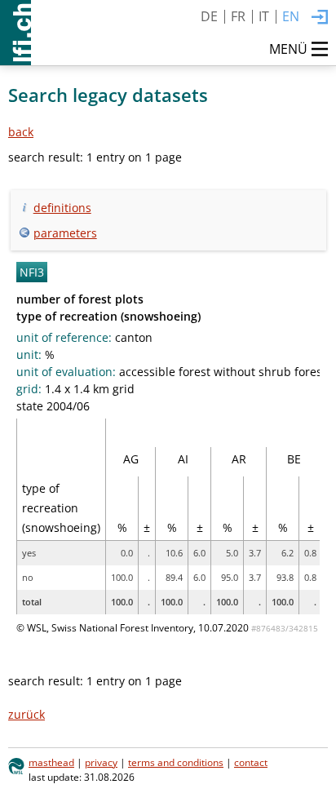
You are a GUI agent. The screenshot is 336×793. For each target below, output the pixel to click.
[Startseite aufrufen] (15, 32)
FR (238, 16)
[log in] (320, 18)
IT (264, 16)
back (20, 132)
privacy (101, 762)
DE (209, 16)
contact (250, 762)
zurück (26, 714)
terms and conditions (175, 762)
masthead (51, 762)
